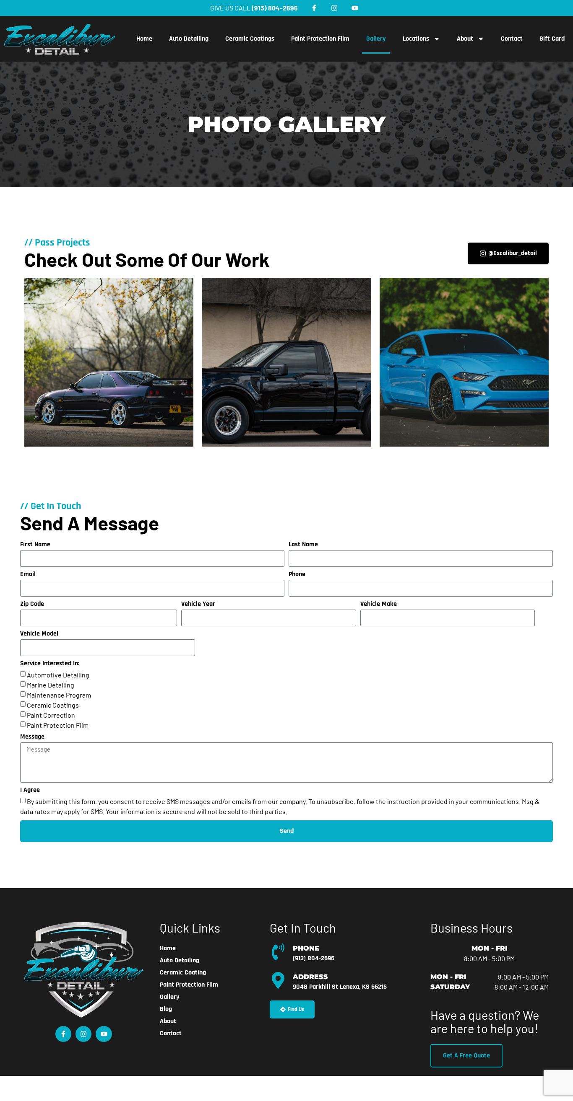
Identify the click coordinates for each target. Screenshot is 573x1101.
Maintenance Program (59, 695)
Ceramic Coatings (249, 38)
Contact (512, 38)
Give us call (254, 8)
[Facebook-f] (314, 8)
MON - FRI (489, 948)
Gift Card (552, 38)
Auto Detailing (188, 38)
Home (144, 38)
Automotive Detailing (58, 675)
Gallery (376, 38)
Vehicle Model (39, 634)
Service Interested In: (49, 664)
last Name (303, 545)
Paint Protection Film (320, 38)
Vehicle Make (378, 604)
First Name (35, 545)
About (465, 38)
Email (28, 575)
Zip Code (32, 604)
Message (32, 737)
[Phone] (278, 951)
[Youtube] (355, 8)
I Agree (30, 790)
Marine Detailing (50, 685)
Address (310, 977)
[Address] (278, 980)
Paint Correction (51, 715)
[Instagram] (334, 8)
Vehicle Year (198, 604)
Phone (297, 575)
